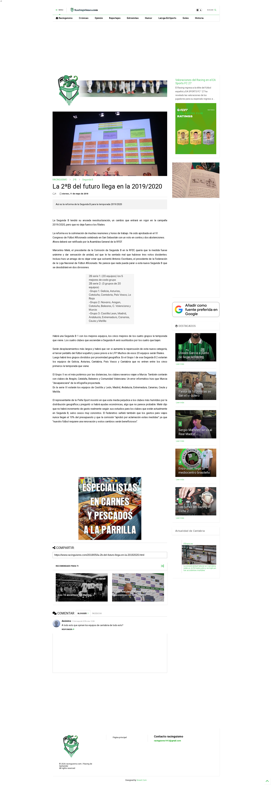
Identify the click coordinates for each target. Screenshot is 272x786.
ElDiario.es (188, 544)
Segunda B (87, 179)
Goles (186, 18)
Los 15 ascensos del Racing (74, 595)
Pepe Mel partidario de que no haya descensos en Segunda (135, 593)
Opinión (99, 18)
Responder (67, 629)
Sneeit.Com (142, 780)
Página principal (120, 737)
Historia (199, 18)
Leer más (180, 364)
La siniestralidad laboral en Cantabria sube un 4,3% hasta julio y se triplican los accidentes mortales (200, 568)
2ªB (74, 179)
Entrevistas (133, 18)
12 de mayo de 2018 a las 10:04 (83, 621)
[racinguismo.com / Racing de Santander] (84, 11)
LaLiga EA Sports (167, 18)
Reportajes (115, 18)
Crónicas (83, 18)
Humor (148, 18)
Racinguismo (65, 18)
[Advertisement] (136, 48)
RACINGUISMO (60, 179)
